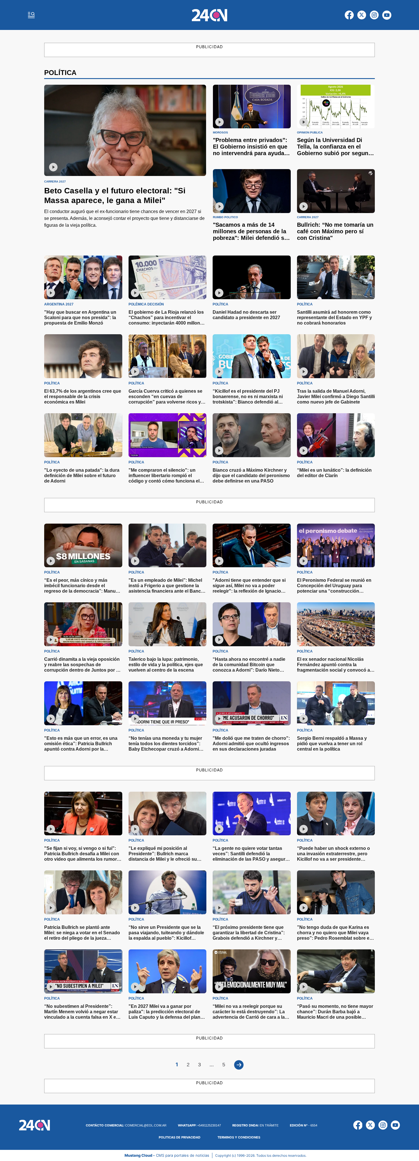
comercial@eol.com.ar (126, 1125)
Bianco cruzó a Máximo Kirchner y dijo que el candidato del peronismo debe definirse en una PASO (251, 475)
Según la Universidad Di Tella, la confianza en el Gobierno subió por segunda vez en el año (336, 150)
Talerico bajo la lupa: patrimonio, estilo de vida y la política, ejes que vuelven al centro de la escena (166, 664)
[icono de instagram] (374, 15)
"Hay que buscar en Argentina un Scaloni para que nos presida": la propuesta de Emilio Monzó (80, 317)
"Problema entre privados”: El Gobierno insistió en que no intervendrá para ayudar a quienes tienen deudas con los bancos (252, 153)
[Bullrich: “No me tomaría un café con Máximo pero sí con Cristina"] (336, 191)
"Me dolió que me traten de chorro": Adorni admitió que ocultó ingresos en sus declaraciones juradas (251, 743)
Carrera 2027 (55, 181)
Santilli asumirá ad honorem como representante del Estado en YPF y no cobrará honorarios (334, 317)
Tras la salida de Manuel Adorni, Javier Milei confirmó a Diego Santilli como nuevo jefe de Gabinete (336, 396)
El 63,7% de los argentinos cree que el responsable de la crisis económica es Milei (82, 396)
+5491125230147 (199, 1125)
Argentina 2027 (59, 304)
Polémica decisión (146, 304)
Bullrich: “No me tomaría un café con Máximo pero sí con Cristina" (335, 231)
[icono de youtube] (386, 15)
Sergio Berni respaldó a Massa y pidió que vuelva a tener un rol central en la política (332, 743)
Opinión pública (310, 132)
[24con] (209, 15)
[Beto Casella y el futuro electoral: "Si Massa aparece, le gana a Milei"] (125, 130)
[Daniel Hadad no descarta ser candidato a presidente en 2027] (252, 277)
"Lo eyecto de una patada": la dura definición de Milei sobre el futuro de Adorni (81, 475)
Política (220, 304)
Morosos (220, 132)
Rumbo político (225, 217)
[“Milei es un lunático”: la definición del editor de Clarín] (336, 435)
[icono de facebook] (349, 15)
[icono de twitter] (361, 15)
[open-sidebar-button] (31, 15)
